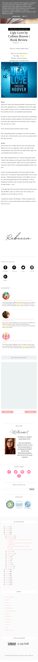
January (10, 568)
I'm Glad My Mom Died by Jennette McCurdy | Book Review (17, 341)
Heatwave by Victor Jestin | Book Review (20, 549)
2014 (7, 582)
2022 (8, 534)
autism (7, 599)
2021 (7, 570)
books (7, 602)
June (9, 559)
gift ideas (8, 616)
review (7, 625)
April (9, 562)
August (9, 555)
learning (7, 622)
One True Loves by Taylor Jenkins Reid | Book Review (17, 300)
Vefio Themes (29, 655)
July (9, 557)
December (10, 536)
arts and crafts (9, 597)
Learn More (16, 16)
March (9, 564)
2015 (7, 580)
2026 (8, 527)
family (7, 613)
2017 (7, 577)
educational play (10, 611)
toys (6, 627)
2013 (7, 584)
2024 (8, 530)
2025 (8, 528)
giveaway (8, 619)
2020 (8, 571)
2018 (7, 575)
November (10, 538)
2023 (8, 532)
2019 (7, 573)
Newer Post (8, 412)
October (10, 551)
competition (9, 608)
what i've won (9, 630)
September (11, 553)
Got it (24, 16)
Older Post (30, 412)
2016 (7, 579)
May (9, 560)
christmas (8, 605)
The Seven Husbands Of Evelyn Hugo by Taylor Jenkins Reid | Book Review (18, 319)
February (10, 566)
